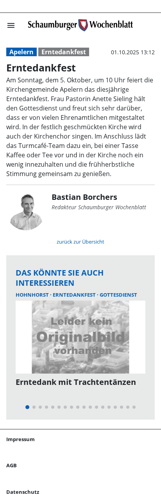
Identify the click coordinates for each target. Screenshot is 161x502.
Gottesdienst (118, 294)
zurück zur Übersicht (80, 241)
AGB (11, 465)
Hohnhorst (33, 294)
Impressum (20, 439)
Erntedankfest (63, 52)
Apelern (21, 52)
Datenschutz (22, 491)
